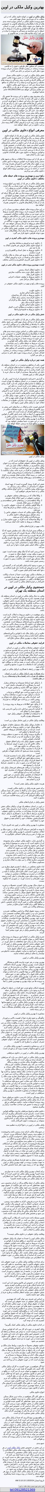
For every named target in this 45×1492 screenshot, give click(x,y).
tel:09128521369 (22, 1489)
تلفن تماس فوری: (31, 1486)
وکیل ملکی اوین (13, 1448)
